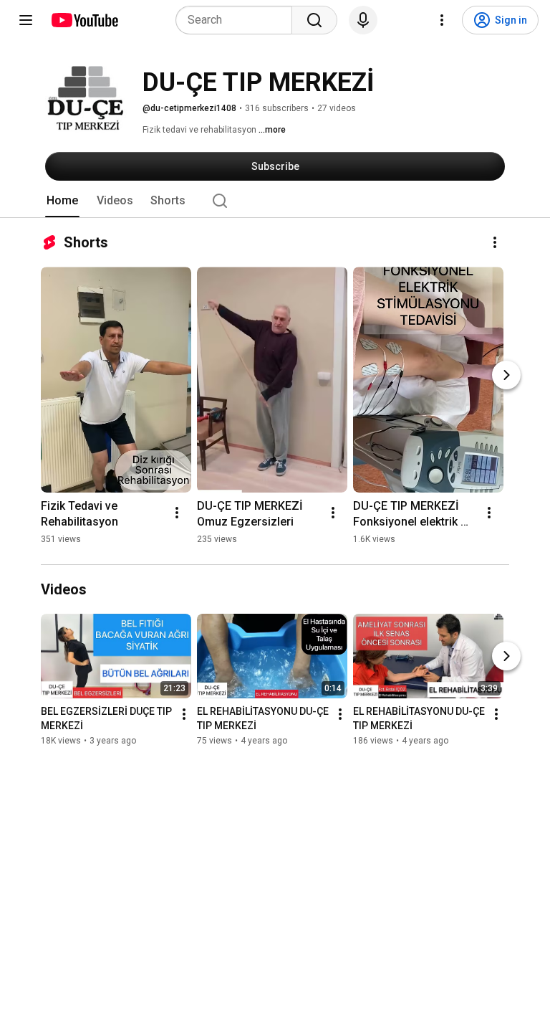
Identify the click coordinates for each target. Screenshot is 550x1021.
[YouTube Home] (84, 20)
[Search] (314, 20)
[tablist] (275, 201)
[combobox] (238, 20)
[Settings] (441, 20)
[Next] (506, 375)
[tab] (62, 201)
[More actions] (495, 242)
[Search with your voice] (363, 20)
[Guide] (25, 20)
